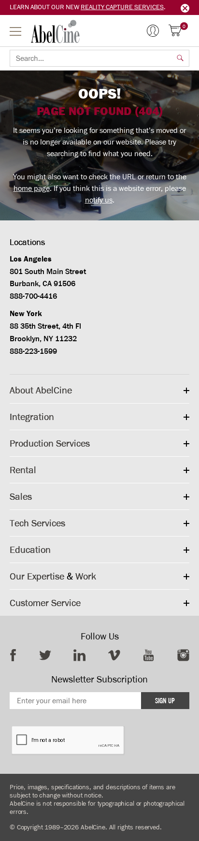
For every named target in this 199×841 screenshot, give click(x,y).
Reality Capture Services (122, 7)
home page (32, 188)
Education (30, 549)
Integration (32, 416)
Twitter (45, 655)
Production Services (50, 443)
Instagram (183, 655)
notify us (99, 200)
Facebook (13, 655)
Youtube (148, 655)
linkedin (79, 655)
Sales (21, 496)
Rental (23, 469)
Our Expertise (37, 576)
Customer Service (45, 602)
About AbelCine (41, 390)
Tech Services (37, 523)
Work (85, 576)
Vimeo (114, 655)
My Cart (184, 27)
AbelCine (55, 31)
